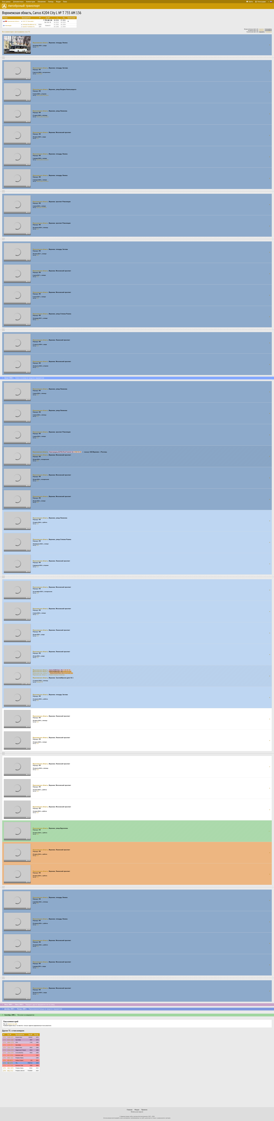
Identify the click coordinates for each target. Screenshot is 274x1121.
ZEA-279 (10, 1047)
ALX (38, 47)
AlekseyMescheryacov (43, 95)
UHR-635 (10, 1037)
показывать (269, 32)
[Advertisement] (137, 1090)
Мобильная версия (137, 1112)
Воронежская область (13, 21)
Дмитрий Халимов (41, 207)
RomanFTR (40, 682)
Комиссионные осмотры (57, 675)
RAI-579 (10, 1063)
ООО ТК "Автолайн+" (28, 21)
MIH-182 (10, 1058)
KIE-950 (10, 1055)
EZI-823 (10, 1060)
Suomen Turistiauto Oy (29, 26)
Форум (137, 1110)
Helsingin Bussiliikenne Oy (29, 24)
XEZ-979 (10, 1068)
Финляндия (8, 25)
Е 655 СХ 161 (67, 671)
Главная (129, 1110)
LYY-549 (10, 1065)
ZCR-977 (10, 1045)
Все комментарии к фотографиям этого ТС (16, 32)
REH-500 (10, 1040)
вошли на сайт (12, 1024)
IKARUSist (39, 73)
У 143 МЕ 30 (68, 673)
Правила (144, 1110)
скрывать (261, 29)
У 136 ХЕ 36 (66, 670)
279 (4, 1037)
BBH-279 (10, 1042)
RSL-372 (10, 1071)
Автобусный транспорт (24, 5)
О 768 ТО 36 (77, 452)
